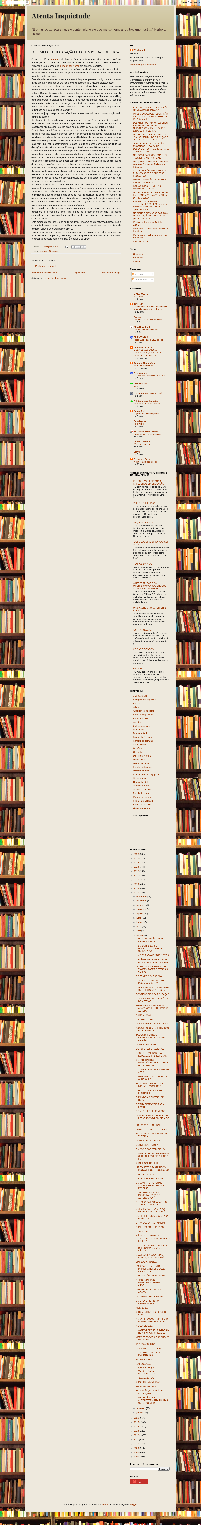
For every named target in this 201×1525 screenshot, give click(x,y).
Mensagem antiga (111, 272)
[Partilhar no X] (78, 247)
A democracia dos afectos (145, 462)
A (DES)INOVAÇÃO (142, 630)
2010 (136, 1443)
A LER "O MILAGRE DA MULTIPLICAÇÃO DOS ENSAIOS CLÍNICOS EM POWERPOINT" (149, 586)
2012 (136, 1435)
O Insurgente (141, 373)
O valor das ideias (142, 789)
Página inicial (79, 272)
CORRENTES (140, 383)
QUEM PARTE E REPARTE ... (150, 1348)
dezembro (141, 896)
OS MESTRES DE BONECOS (150, 1111)
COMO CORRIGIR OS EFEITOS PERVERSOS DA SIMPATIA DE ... (152, 1118)
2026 (136, 854)
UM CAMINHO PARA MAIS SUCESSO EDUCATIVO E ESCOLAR (150, 1185)
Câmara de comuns (143, 741)
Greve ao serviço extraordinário (148, 434)
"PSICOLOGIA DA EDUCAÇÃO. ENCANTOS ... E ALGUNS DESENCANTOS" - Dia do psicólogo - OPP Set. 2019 (151, 147)
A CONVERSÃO (144, 1015)
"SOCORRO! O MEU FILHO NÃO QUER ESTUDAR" (152, 1029)
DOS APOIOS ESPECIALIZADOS (152, 1023)
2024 (136, 862)
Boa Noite (138, 296)
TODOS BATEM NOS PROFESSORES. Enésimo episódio (150, 1037)
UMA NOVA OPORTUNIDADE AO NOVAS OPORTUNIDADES (152, 1331)
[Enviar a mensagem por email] (72, 247)
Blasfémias (138, 729)
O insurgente (139, 778)
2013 (136, 1431)
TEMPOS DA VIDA (142, 564)
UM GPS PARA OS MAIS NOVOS (152, 955)
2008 (136, 1452)
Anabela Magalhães (144, 363)
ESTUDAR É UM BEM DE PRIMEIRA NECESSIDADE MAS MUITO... (150, 1269)
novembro (141, 900)
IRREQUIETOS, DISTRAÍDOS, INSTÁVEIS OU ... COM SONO (152, 1168)
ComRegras (140, 421)
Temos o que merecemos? (146, 329)
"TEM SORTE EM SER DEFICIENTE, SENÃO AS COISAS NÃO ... (149, 948)
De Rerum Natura (143, 347)
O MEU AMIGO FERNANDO (150, 1227)
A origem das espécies (144, 699)
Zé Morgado (139, 50)
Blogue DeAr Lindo (142, 737)
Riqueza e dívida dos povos (146, 413)
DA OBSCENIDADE (145, 1174)
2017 (136, 892)
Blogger (133, 1504)
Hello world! (139, 424)
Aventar (138, 317)
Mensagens (140, 274)
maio (139, 926)
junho (139, 922)
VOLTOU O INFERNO (144, 503)
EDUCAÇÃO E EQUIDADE (149, 1125)
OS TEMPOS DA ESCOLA (149, 976)
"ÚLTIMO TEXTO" (145, 1019)
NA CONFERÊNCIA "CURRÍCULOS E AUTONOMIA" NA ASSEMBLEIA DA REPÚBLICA (150, 195)
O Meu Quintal (141, 294)
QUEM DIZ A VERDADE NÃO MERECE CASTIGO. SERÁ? (151, 1210)
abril (138, 930)
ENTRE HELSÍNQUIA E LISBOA (151, 1129)
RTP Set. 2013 (140, 241)
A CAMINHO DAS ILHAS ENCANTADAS (148, 1354)
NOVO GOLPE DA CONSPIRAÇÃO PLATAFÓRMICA (145, 1371)
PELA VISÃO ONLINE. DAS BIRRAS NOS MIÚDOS (149, 1084)
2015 (136, 1422)
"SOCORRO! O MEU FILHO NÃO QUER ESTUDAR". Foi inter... (152, 988)
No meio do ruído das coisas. (147, 403)
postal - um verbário (143, 800)
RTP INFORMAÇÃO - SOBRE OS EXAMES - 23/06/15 (149, 181)
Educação (43, 251)
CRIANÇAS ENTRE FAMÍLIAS (151, 1223)
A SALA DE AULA (144, 1326)
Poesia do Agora (141, 793)
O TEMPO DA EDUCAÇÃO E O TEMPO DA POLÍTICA (151, 1203)
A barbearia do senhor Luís (148, 393)
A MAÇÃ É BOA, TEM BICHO (150, 1149)
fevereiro (141, 1408)
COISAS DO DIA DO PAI (148, 1140)
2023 (136, 867)
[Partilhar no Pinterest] (84, 247)
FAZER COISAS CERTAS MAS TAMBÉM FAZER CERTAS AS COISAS (152, 969)
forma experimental (70, 65)
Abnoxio (137, 703)
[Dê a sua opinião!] (75, 247)
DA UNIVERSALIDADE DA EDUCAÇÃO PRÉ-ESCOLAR (151, 1054)
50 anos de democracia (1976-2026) (150, 376)
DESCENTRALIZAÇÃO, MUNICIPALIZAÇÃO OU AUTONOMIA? (149, 1195)
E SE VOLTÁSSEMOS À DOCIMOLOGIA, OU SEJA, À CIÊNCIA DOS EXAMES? (147, 353)
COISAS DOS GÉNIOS (147, 1044)
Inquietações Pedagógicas (146, 774)
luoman (105, 1504)
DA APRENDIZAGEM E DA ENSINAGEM (149, 1091)
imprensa (55, 59)
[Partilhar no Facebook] (81, 247)
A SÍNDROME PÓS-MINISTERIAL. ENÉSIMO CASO (149, 1283)
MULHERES (142, 1307)
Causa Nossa (140, 744)
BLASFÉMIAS (141, 337)
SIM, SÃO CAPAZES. (146, 1262)
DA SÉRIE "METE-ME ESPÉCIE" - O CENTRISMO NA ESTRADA (152, 961)
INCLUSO (139, 304)
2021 (136, 875)
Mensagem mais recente (44, 272)
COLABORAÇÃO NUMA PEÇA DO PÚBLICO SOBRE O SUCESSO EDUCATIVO (150, 173)
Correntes (138, 752)
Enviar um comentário (46, 266)
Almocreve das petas (143, 710)
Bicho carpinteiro (141, 726)
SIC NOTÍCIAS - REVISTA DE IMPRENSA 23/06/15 (147, 187)
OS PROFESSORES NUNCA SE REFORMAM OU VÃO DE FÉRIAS (152, 1248)
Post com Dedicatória (143, 365)
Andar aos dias (140, 718)
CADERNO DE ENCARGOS (149, 1178)
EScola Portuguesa (142, 767)
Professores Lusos (142, 804)
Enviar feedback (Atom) (55, 278)
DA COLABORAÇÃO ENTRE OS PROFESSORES (152, 940)
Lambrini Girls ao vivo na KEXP (148, 319)
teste (136, 386)
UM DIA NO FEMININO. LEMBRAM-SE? (147, 1302)
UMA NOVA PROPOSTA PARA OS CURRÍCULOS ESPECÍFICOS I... (152, 1156)
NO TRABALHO (144, 1359)
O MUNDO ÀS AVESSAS (148, 1382)
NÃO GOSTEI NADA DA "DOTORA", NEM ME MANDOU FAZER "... (153, 1238)
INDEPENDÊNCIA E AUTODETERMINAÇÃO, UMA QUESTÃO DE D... (152, 1400)
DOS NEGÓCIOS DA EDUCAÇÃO (152, 994)
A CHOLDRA (142, 1231)
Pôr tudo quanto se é (143, 444)
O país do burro (141, 785)
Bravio (137, 452)
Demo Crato (140, 411)
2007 (136, 1456)
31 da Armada (140, 696)
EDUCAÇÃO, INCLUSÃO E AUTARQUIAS (149, 1392)
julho (139, 918)
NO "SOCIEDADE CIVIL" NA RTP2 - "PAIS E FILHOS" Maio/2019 (151, 156)
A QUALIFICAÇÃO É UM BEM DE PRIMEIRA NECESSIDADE (152, 1320)
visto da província (142, 808)
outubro (140, 905)
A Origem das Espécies (146, 401)
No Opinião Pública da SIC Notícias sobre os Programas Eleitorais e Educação (150, 164)
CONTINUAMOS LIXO (147, 1163)
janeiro (140, 1412)
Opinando (53, 251)
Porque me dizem (142, 797)
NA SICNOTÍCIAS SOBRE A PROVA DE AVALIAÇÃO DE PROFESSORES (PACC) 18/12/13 (151, 216)
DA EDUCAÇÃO (144, 1364)
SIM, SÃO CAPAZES (143, 522)
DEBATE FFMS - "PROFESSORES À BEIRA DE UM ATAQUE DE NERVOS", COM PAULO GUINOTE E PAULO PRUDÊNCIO (150, 127)
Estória (136, 261)
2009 (136, 1448)
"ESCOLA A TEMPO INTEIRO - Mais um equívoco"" (151, 981)
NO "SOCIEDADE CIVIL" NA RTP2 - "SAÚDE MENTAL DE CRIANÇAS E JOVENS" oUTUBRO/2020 (151, 137)
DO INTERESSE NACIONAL (150, 1049)
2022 (136, 871)
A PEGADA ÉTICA (145, 1377)
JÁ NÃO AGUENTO (145, 1344)
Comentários (140, 279)
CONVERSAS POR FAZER (149, 1145)
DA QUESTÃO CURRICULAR (150, 1275)
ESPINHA (138, 668)
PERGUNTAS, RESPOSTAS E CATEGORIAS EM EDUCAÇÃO (148, 482)
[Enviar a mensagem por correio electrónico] (67, 247)
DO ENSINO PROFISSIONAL (150, 1296)
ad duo (136, 707)
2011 (136, 1439)
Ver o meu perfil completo (143, 64)
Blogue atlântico (141, 733)
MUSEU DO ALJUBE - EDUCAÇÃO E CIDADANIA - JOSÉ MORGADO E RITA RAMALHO (151, 116)
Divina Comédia (142, 441)
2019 (136, 884)
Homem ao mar (141, 770)
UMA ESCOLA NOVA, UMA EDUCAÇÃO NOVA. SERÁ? (150, 1256)
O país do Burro (142, 459)
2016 (136, 1418)
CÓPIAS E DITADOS (143, 649)
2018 (136, 888)
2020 (136, 879)
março (139, 935)
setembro (141, 909)
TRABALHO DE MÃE (146, 1386)
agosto (140, 913)
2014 (136, 1426)
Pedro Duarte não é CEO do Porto (149, 340)
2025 (136, 858)
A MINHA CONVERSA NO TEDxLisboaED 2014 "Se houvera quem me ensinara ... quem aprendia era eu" (150, 205)
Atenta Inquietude (60, 15)
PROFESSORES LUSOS (146, 431)
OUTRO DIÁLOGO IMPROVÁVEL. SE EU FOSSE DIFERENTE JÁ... (152, 1063)
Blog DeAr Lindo (142, 327)
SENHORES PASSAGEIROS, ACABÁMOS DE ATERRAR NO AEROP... (152, 1008)
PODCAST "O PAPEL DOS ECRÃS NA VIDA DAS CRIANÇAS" (150, 108)
